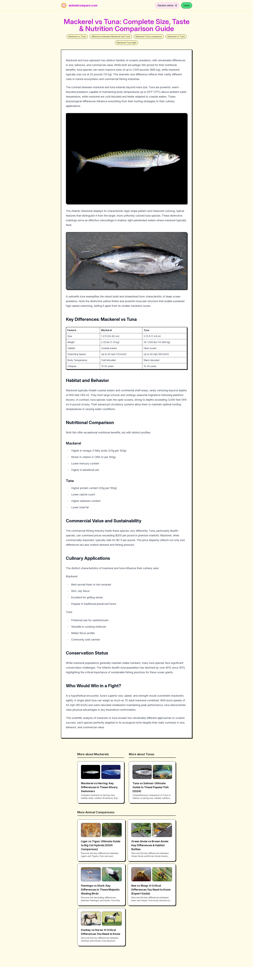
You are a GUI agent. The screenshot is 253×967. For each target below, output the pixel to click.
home (187, 5)
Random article (165, 5)
